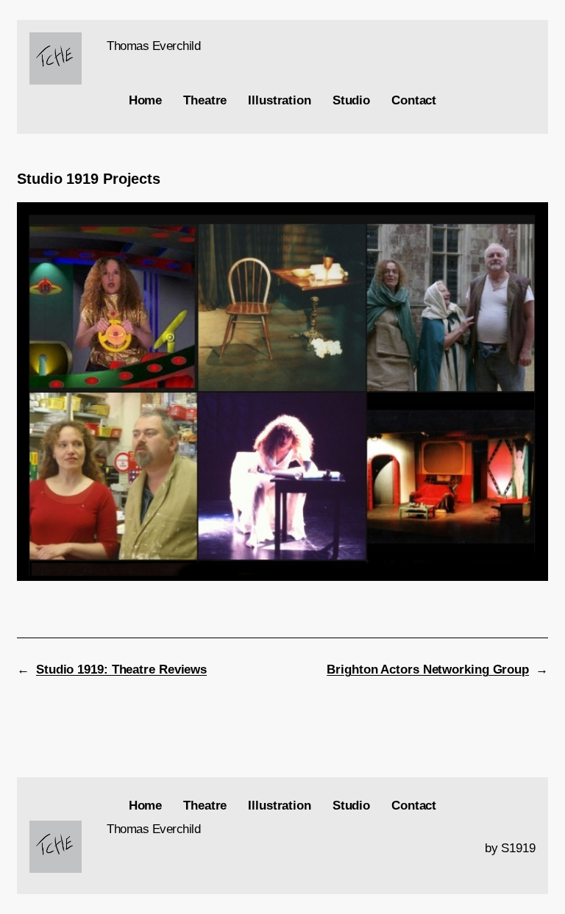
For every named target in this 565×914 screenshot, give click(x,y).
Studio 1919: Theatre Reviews (121, 669)
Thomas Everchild (153, 46)
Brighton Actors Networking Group (428, 669)
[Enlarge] (62, 51)
